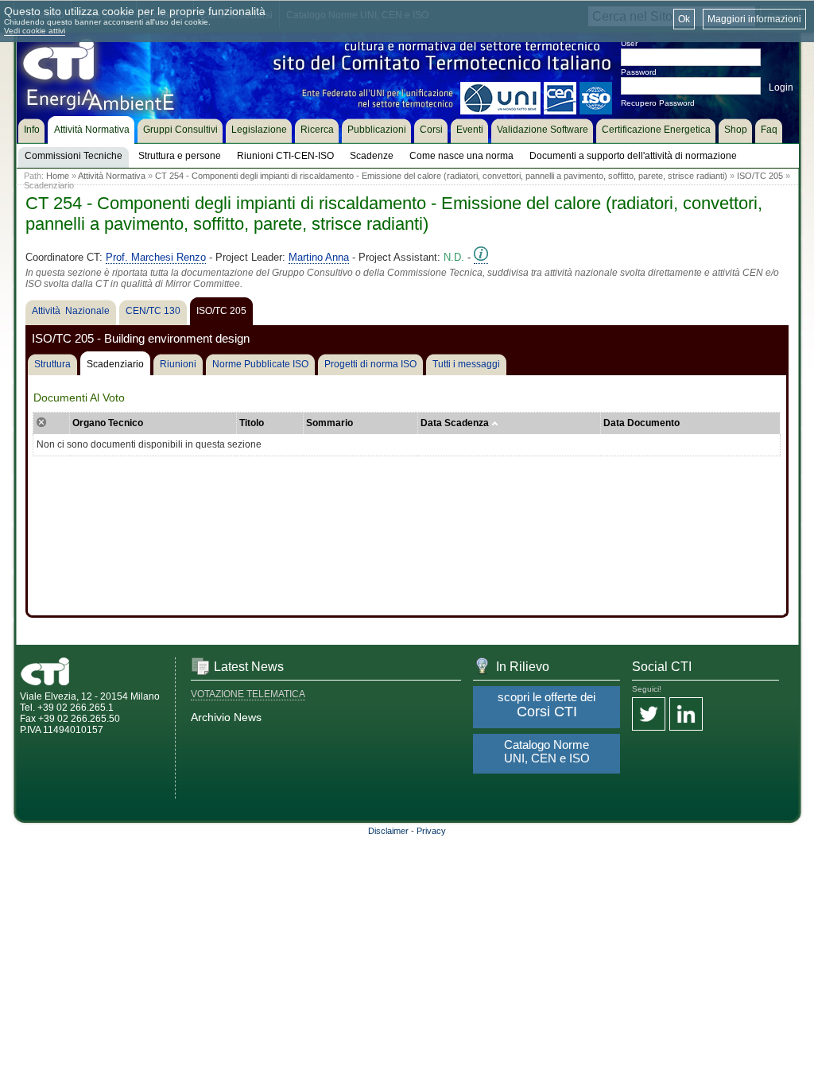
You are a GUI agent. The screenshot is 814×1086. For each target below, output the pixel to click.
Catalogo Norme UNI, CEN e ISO (547, 751)
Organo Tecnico (107, 423)
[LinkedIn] (686, 715)
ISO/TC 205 (760, 175)
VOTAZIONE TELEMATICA (248, 694)
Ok (684, 19)
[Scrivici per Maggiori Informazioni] (481, 257)
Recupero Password (658, 103)
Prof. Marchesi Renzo (156, 257)
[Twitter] (648, 715)
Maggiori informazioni (754, 19)
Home (57, 175)
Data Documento (641, 423)
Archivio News (226, 717)
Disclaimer (388, 831)
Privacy (431, 831)
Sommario (329, 423)
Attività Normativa (111, 175)
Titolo (251, 423)
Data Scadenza (456, 423)
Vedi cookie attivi (34, 30)
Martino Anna (319, 257)
